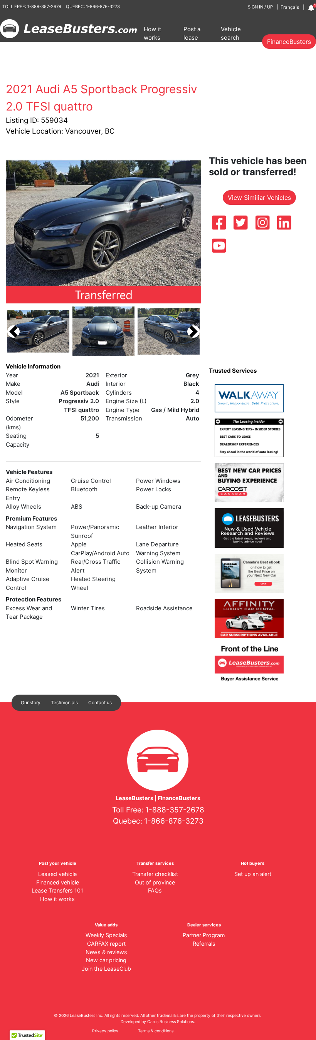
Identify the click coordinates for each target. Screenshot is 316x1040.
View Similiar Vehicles (259, 197)
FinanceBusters (289, 41)
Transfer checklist (155, 874)
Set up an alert (252, 874)
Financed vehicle (57, 882)
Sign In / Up (260, 7)
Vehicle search (231, 33)
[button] (13, 331)
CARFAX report (106, 943)
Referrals (204, 943)
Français (290, 7)
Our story (30, 702)
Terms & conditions (155, 1030)
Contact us (100, 702)
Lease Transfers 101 (57, 890)
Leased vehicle (57, 874)
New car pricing (106, 960)
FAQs (155, 890)
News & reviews (106, 952)
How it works (152, 33)
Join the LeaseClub (106, 968)
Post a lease (191, 33)
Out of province (155, 882)
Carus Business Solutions (170, 1021)
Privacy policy (105, 1030)
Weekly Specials (106, 935)
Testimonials (64, 702)
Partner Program (204, 935)
